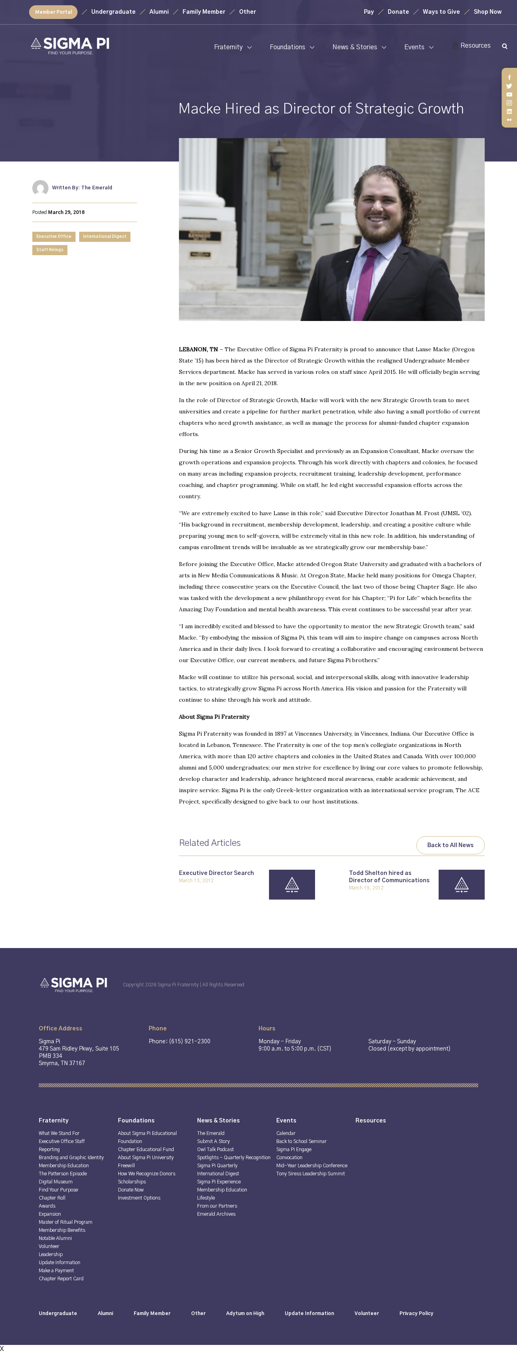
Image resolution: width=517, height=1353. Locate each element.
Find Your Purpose (58, 1189)
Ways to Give (441, 12)
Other (247, 12)
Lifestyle (206, 1198)
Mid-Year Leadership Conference (311, 1165)
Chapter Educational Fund (146, 1149)
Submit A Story (213, 1141)
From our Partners (217, 1206)
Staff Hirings (49, 250)
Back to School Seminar (301, 1141)
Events (414, 47)
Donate (398, 12)
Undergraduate (113, 12)
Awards (47, 1206)
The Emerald (211, 1133)
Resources (475, 45)
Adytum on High (245, 1313)
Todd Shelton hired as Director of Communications (389, 877)
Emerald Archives (216, 1214)
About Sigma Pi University (146, 1157)
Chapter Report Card (61, 1278)
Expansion (50, 1214)
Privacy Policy (416, 1313)
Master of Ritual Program (65, 1222)
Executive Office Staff (62, 1141)
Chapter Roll (52, 1198)
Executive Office (53, 237)
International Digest (104, 237)
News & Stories (354, 47)
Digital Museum (56, 1181)
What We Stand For (59, 1133)
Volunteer (49, 1246)
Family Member (204, 12)
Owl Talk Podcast (215, 1149)
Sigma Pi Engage (293, 1149)
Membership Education (64, 1165)
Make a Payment (56, 1270)
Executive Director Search (216, 873)
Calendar (286, 1133)
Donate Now (131, 1189)
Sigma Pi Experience (219, 1181)
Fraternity (228, 47)
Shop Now (488, 12)
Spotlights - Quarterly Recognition (234, 1157)
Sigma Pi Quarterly (217, 1165)
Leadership (51, 1254)
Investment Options (139, 1198)
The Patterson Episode (63, 1173)
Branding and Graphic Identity (71, 1157)
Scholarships (132, 1181)
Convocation (289, 1157)
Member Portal (53, 12)
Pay (369, 12)
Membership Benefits (62, 1230)
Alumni (159, 12)
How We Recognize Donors (146, 1173)
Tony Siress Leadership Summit (310, 1173)
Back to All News (450, 845)
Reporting (49, 1149)
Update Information (59, 1262)
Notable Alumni (55, 1238)
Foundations (287, 47)
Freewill (126, 1165)
